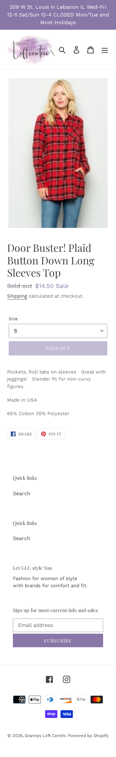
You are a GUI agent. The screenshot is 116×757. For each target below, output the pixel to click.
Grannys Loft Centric (45, 735)
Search (21, 493)
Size (13, 318)
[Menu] (105, 49)
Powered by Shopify (88, 735)
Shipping (17, 296)
